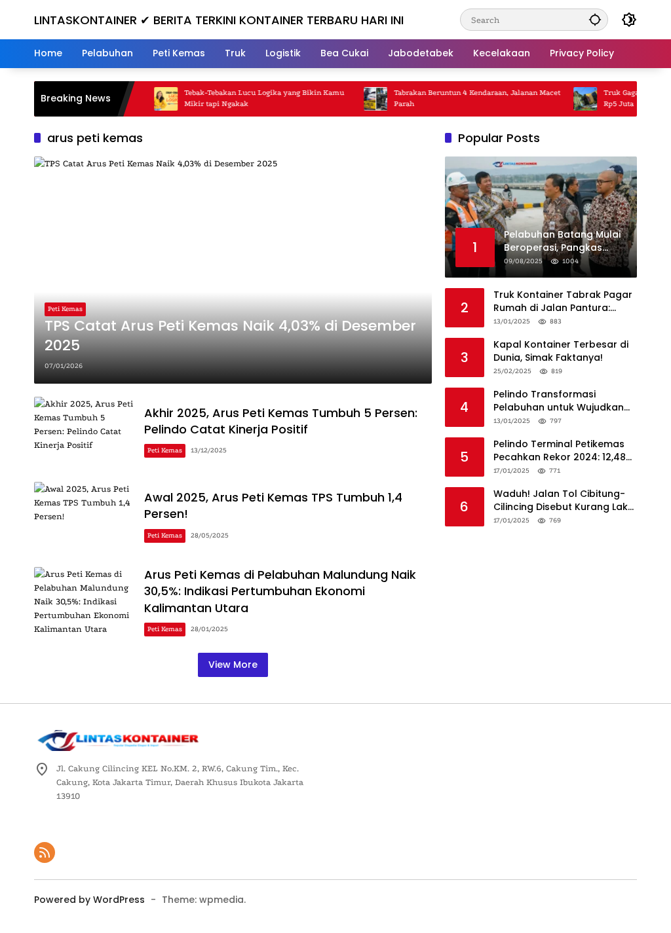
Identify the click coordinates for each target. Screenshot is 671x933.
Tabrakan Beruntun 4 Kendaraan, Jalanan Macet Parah (462, 98)
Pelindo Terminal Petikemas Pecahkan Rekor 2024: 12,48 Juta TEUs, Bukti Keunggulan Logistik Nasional (560, 451)
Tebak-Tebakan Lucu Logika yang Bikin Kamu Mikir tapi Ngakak (250, 98)
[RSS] (44, 852)
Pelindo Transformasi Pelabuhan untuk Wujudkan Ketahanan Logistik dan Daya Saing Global (563, 401)
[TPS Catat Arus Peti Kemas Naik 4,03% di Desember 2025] (233, 270)
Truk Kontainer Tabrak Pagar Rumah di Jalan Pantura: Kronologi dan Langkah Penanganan (562, 301)
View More (233, 664)
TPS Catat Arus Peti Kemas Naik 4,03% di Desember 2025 (230, 336)
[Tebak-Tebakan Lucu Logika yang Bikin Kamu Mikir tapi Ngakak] (151, 99)
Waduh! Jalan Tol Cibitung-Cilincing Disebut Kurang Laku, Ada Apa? (564, 500)
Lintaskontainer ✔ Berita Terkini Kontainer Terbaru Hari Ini (219, 20)
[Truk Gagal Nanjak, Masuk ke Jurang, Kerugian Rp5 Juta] (571, 99)
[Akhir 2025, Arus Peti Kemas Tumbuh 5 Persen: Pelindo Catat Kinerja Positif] (84, 433)
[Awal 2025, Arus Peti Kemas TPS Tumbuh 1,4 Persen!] (84, 518)
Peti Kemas (65, 309)
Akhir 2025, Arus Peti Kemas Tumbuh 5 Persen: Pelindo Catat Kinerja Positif (280, 421)
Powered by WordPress (89, 899)
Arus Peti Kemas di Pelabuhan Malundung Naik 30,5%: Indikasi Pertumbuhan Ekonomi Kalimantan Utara (280, 590)
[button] (595, 19)
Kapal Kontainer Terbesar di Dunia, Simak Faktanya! (560, 351)
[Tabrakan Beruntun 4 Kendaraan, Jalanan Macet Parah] (361, 99)
